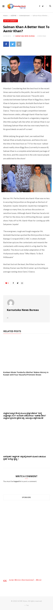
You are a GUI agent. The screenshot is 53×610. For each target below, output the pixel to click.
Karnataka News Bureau (25, 36)
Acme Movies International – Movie (25, 579)
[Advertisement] (26, 541)
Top (27, 605)
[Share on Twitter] (13, 44)
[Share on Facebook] (6, 44)
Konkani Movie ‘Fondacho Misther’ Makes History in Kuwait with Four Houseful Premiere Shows (25, 373)
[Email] (22, 283)
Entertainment (10, 21)
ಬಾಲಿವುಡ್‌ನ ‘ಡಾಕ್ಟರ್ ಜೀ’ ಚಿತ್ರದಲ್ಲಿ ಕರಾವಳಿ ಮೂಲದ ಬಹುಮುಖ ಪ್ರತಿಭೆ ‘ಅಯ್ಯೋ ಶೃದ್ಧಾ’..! (24, 457)
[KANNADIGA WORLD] (16, 6)
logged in (17, 481)
